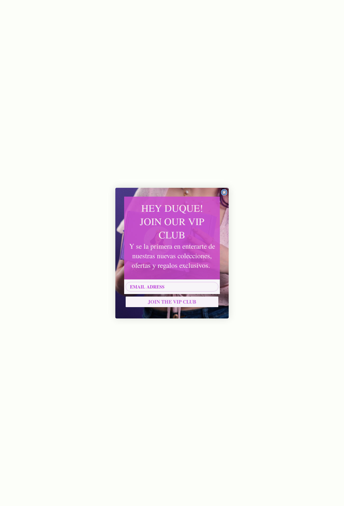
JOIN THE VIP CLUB (172, 301)
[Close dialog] (224, 192)
